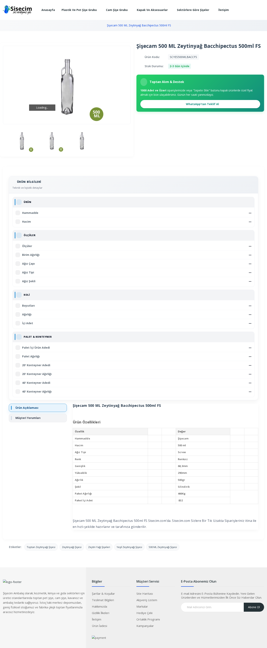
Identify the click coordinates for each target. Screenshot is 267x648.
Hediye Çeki (144, 613)
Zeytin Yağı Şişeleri (99, 547)
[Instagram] (21, 623)
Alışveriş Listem (146, 600)
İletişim (96, 619)
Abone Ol (254, 607)
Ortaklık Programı (148, 619)
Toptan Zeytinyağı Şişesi (41, 547)
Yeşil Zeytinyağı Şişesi (129, 547)
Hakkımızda (99, 606)
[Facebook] (6, 623)
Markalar (142, 606)
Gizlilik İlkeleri (100, 613)
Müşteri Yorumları (27, 418)
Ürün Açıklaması (26, 408)
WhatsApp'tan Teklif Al (202, 104)
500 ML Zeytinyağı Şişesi (163, 547)
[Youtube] (29, 623)
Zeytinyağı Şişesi (72, 547)
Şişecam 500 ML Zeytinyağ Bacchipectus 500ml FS (139, 25)
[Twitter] (14, 623)
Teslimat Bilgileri (103, 600)
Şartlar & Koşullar (103, 593)
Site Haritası (144, 593)
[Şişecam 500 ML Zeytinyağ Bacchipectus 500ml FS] (22, 140)
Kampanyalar (145, 626)
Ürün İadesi (99, 626)
